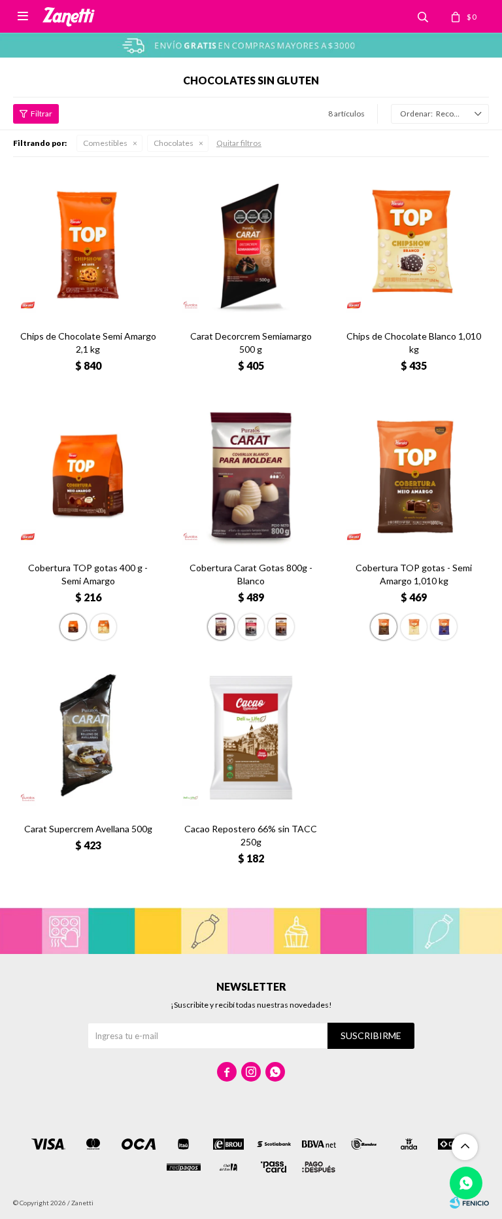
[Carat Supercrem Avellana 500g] (88, 738)
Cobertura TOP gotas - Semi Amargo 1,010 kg (414, 574)
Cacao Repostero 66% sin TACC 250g (250, 835)
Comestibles (105, 143)
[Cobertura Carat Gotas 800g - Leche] (281, 627)
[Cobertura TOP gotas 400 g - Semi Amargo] (88, 477)
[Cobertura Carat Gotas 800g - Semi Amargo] (251, 627)
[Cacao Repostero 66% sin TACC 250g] (251, 738)
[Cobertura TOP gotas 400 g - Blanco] (103, 627)
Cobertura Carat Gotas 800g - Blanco (251, 574)
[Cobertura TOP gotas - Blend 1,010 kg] (444, 627)
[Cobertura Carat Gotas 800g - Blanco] (251, 477)
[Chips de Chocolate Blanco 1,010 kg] (414, 245)
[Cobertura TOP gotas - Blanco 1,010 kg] (414, 627)
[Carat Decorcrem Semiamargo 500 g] (251, 245)
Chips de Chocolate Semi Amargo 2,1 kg (88, 342)
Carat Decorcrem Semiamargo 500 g (251, 342)
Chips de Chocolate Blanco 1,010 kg (413, 342)
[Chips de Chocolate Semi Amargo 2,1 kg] (88, 245)
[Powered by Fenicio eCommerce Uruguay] (469, 1202)
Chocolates (173, 143)
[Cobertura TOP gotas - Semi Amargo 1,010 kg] (414, 477)
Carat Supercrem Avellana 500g (88, 828)
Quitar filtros (238, 143)
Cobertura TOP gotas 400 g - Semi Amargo (88, 574)
